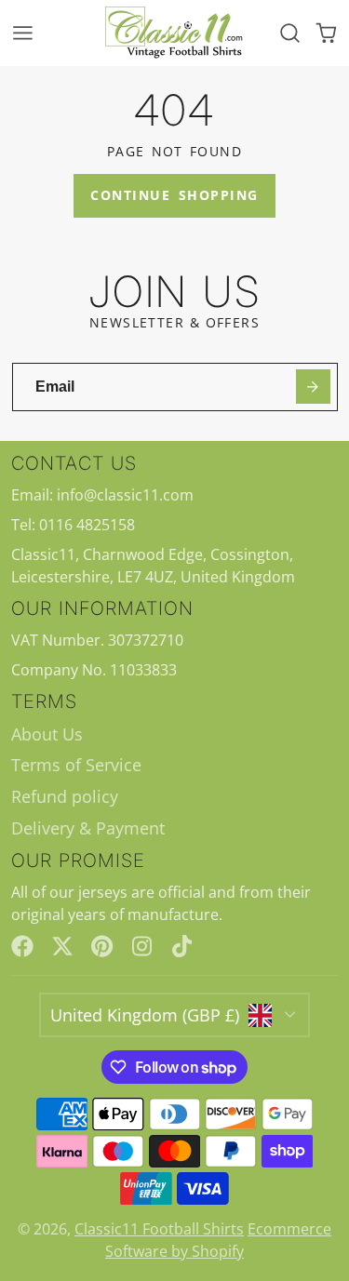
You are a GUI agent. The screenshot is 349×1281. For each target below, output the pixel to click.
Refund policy (64, 796)
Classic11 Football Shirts (159, 1229)
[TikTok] (183, 946)
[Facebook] (22, 946)
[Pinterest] (102, 946)
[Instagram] (143, 946)
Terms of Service (76, 765)
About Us (47, 734)
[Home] (175, 33)
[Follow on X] (62, 946)
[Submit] (313, 386)
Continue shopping (174, 195)
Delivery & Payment (88, 828)
